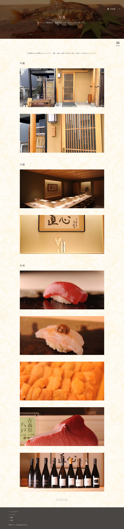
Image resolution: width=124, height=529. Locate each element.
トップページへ (62, 499)
